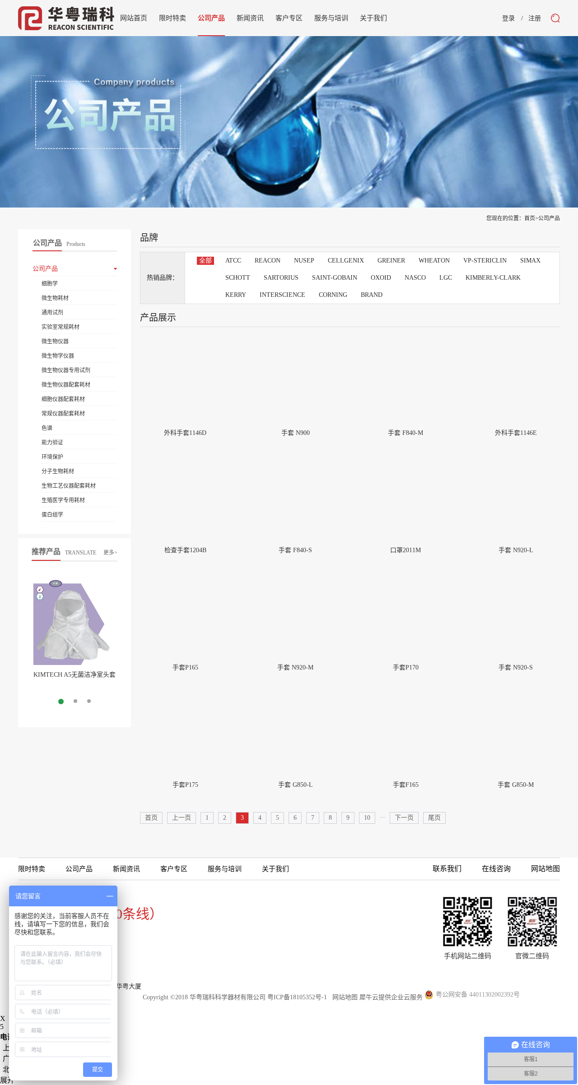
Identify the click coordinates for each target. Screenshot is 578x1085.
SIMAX (530, 260)
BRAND (371, 294)
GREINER (391, 260)
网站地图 (343, 997)
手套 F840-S (295, 550)
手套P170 (406, 667)
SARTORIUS (281, 277)
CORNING (333, 294)
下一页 (404, 817)
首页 (151, 817)
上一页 (181, 817)
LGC (445, 277)
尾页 (434, 817)
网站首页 (133, 18)
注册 (534, 18)
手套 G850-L (295, 784)
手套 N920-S (516, 667)
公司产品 (549, 218)
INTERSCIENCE (282, 294)
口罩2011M (405, 550)
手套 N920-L (516, 550)
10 (367, 817)
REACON (267, 260)
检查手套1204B (185, 550)
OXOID (381, 277)
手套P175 (185, 784)
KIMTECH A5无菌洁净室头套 (74, 674)
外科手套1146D (185, 432)
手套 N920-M (295, 667)
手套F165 (406, 784)
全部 (205, 260)
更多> (110, 552)
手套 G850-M (516, 784)
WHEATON (434, 260)
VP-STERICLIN (485, 260)
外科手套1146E (516, 432)
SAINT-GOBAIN (334, 277)
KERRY (235, 294)
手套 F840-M (405, 432)
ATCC (233, 260)
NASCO (415, 277)
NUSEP (304, 260)
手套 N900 (295, 432)
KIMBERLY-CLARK (493, 277)
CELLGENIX (346, 260)
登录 (508, 18)
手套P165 (185, 667)
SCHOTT (237, 277)
